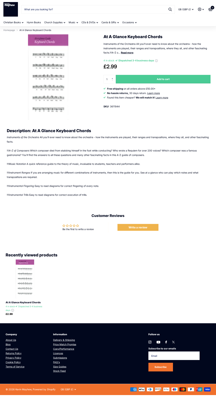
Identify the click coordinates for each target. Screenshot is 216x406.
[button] (113, 76)
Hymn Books (34, 22)
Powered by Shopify (44, 389)
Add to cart (163, 79)
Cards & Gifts (108, 22)
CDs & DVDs (88, 22)
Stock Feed (59, 370)
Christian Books (12, 22)
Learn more (153, 93)
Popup (156, 60)
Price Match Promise (64, 344)
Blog (8, 344)
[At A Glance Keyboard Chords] (25, 278)
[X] (173, 342)
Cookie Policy (13, 362)
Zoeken (170, 9)
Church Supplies (53, 22)
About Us (11, 339)
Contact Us (12, 348)
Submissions (60, 357)
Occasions (128, 22)
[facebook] (166, 342)
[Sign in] (201, 9)
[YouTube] (158, 342)
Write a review (138, 227)
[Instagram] (149, 342)
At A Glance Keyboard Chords (23, 302)
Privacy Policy (13, 357)
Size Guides (59, 366)
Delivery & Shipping (64, 339)
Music (72, 22)
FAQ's (56, 362)
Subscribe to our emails (162, 348)
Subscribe (161, 366)
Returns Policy (14, 353)
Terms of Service (15, 366)
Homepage (9, 30)
